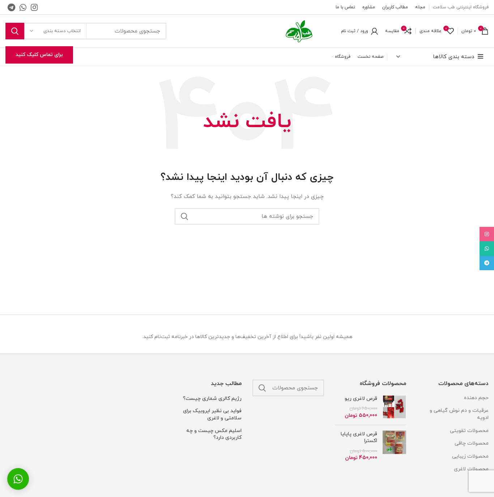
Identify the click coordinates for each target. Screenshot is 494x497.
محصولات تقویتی (469, 430)
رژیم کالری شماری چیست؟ (212, 398)
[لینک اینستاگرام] (34, 7)
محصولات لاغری (471, 469)
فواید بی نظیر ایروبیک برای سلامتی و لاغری (212, 414)
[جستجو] (14, 31)
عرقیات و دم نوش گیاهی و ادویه (459, 414)
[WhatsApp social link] (23, 7)
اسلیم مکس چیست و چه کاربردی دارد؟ (214, 434)
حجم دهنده (476, 397)
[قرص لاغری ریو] (394, 407)
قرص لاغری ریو (361, 398)
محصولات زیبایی (470, 456)
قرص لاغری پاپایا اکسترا (359, 438)
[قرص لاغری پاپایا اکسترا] (394, 446)
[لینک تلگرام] (11, 7)
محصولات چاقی (472, 443)
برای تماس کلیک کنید (39, 54)
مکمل (483, 482)
